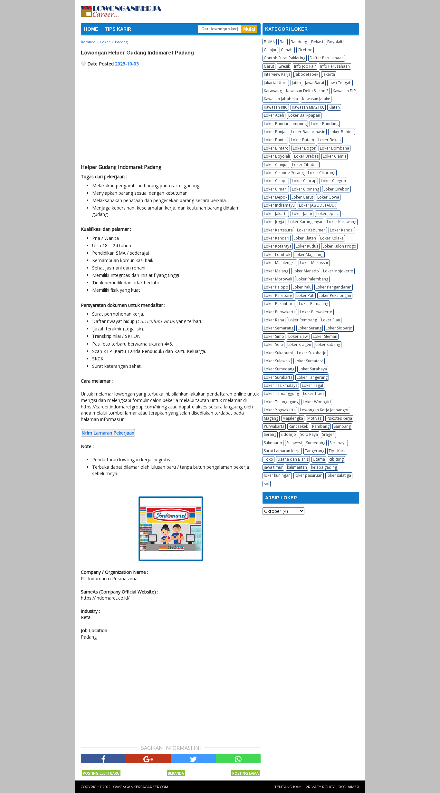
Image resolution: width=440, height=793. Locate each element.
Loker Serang (309, 328)
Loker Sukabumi (278, 353)
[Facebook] (103, 758)
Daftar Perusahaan (327, 58)
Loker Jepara (328, 213)
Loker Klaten (304, 238)
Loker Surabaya (313, 369)
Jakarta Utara (276, 82)
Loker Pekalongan (335, 295)
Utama (319, 459)
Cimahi (287, 50)
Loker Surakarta (278, 377)
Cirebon (305, 50)
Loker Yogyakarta (280, 410)
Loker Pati (305, 295)
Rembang (321, 426)
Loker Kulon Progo (339, 246)
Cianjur (270, 50)
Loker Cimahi (276, 189)
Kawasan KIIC (276, 107)
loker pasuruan (308, 475)
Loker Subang (327, 344)
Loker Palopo (276, 287)
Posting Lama (245, 773)
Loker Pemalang (313, 303)
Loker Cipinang (305, 189)
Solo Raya (309, 434)
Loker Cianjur (276, 164)
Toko (268, 459)
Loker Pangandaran (333, 287)
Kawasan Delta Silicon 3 (307, 90)
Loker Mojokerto (338, 271)
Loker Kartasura (278, 230)
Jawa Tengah (340, 82)
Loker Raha (274, 320)
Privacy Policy (320, 787)
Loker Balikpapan (304, 115)
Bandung (299, 41)
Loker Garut (302, 197)
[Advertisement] (171, 118)
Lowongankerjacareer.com (139, 787)
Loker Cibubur (305, 164)
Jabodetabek (306, 74)
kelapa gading (324, 467)
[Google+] (148, 758)
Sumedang (315, 442)
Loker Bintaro (276, 148)
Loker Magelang (308, 254)
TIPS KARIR (118, 29)
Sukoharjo (273, 442)
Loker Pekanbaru (279, 303)
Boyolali (334, 41)
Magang (271, 418)
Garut (269, 66)
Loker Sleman (325, 336)
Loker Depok (275, 197)
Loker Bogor (304, 148)
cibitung (336, 459)
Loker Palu (301, 287)
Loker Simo (274, 336)
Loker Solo (273, 344)
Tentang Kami (288, 787)
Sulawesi (294, 442)
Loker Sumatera (309, 361)
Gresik (284, 66)
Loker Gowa (328, 197)
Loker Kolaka (332, 238)
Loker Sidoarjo (339, 328)
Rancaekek (298, 426)
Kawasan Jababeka (281, 99)
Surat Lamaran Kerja (282, 451)
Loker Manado (305, 271)
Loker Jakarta (276, 213)
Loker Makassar (314, 262)
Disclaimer (348, 787)
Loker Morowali (278, 279)
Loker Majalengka (280, 262)
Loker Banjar (275, 131)
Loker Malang (276, 271)
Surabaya (338, 442)
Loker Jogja (274, 221)
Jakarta (328, 74)
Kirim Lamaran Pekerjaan (107, 433)
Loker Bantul (275, 139)
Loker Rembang (302, 320)
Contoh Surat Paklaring (284, 58)
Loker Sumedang (279, 369)
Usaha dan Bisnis (293, 459)
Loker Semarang (278, 328)
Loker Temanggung (281, 393)
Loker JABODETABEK (317, 205)
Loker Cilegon (333, 180)
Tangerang (314, 451)
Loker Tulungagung (281, 402)
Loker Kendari (276, 238)
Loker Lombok (277, 254)
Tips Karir (337, 451)
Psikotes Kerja (339, 418)
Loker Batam (302, 139)
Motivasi (314, 418)
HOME (91, 29)
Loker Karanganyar (305, 221)
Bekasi (317, 41)
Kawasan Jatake (316, 99)
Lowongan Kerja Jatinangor (324, 410)
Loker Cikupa (276, 180)
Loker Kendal (342, 230)
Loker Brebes (306, 156)
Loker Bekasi (329, 139)
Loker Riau (330, 320)
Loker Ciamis (334, 156)
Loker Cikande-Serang (284, 172)
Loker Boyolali (277, 156)
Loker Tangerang (312, 377)
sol (266, 483)
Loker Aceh (274, 115)
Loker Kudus (307, 246)
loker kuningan (277, 475)
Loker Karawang (341, 221)
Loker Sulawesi (277, 361)
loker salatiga (339, 475)
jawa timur (273, 467)
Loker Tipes (313, 393)
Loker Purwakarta (280, 312)
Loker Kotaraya (278, 246)
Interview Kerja (277, 74)
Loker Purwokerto (316, 312)
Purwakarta (274, 426)
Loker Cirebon (336, 189)
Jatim (296, 82)
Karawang (273, 90)
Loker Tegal (312, 385)
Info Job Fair (305, 66)
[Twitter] (193, 758)
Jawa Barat (314, 82)
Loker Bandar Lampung (285, 123)
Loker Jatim (302, 213)
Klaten (334, 107)
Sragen (328, 434)
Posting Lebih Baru (101, 773)
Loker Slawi (298, 336)
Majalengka (292, 418)
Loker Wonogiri (317, 402)
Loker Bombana (334, 148)
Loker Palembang (312, 279)
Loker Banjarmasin (308, 131)
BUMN (269, 41)
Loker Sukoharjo (312, 353)
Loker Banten (342, 131)
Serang (270, 434)
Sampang (342, 426)
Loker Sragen (299, 344)
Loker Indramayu (279, 205)
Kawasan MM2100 (308, 107)
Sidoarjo (288, 434)
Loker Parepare (278, 295)
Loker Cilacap (304, 180)
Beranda (176, 773)
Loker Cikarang (321, 172)
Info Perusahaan (335, 66)
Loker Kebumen (311, 230)
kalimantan (297, 467)
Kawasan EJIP (344, 90)
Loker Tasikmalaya (281, 385)
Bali (283, 41)
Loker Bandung (325, 123)
